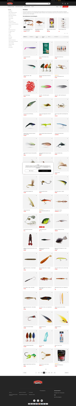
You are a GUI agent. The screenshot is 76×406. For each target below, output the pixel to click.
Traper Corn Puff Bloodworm (59, 364)
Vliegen (10, 19)
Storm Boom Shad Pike (27, 56)
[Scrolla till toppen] (46, 369)
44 (38, 372)
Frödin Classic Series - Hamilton (59, 191)
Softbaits (10, 25)
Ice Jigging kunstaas (12, 31)
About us (10, 392)
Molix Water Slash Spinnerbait (28, 229)
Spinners (10, 35)
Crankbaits (10, 45)
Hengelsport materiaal (11, 6)
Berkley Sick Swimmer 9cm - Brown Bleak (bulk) (30, 307)
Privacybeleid (31, 392)
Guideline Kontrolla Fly (58, 326)
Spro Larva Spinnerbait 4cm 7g (59, 76)
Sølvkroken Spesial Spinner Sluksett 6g (45, 75)
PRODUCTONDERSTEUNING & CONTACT (13, 395)
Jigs (9, 28)
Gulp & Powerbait (11, 21)
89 (54, 372)
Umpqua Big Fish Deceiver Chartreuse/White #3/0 (30, 153)
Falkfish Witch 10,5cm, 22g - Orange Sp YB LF (61, 288)
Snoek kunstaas (11, 18)
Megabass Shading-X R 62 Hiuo (59, 229)
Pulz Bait (10, 32)
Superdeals (66, 6)
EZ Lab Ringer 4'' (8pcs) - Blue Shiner (29, 287)
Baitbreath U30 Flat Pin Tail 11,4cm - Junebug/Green (44, 249)
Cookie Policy (38, 167)
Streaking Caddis (57, 172)
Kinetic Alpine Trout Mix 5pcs (59, 56)
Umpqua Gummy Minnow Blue (59, 133)
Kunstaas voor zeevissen (12, 22)
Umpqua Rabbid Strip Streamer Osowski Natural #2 (45, 153)
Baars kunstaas (11, 16)
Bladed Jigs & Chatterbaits (12, 15)
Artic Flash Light (41, 345)
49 (51, 372)
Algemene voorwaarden (22, 392)
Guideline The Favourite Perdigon (28, 326)
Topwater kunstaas (11, 44)
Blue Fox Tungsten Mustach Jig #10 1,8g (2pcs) (29, 364)
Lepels (9, 34)
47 (46, 372)
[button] (62, 0)
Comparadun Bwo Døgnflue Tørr (28, 191)
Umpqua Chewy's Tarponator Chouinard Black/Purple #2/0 (29, 134)
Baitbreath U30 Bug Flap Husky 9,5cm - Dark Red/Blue (30, 249)
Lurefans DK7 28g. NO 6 (42, 229)
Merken (61, 6)
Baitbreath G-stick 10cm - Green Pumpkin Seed (30, 268)
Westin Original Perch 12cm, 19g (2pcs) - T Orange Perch (45, 288)
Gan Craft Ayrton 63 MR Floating (28, 113)
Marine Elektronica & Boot (19, 6)
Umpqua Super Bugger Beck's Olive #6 (45, 113)
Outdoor (32, 6)
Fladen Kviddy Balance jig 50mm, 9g (44, 210)
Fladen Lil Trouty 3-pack (58, 345)
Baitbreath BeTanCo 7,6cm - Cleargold (44, 267)
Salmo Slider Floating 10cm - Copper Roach (39, 29)
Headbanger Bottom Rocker (43, 191)
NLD (10, 0)
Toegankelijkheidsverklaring (23, 394)
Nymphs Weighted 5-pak (62, 29)
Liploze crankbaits (11, 42)
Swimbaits (10, 38)
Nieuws (57, 6)
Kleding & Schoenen (27, 6)
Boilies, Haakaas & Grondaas (13, 12)
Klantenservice (53, 0)
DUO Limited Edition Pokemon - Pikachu (51, 29)
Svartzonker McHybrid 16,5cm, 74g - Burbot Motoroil (28, 29)
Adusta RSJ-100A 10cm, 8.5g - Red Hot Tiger (61, 267)
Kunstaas (9, 9)
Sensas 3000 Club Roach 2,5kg (43, 56)
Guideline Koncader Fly (42, 326)
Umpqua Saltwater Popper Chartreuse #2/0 (45, 133)
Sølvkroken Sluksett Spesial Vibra (28, 345)
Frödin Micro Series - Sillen (27, 75)
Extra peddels (11, 47)
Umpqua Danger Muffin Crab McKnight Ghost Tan (61, 114)
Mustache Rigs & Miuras (12, 29)
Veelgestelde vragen (32, 394)
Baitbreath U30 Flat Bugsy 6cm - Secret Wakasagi (60, 249)
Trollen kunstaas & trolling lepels (13, 41)
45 (41, 372)
